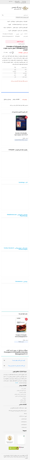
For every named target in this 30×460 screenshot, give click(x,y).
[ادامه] (17, 382)
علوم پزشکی (14, 30)
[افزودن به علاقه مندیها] (12, 52)
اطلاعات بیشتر (16, 99)
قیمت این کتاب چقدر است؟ (18, 360)
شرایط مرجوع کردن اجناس (20, 396)
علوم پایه (25, 21)
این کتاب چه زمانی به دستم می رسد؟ (16, 366)
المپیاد (8, 21)
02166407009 (21, 416)
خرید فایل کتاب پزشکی (21, 390)
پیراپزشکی (13, 21)
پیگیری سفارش (17, 1)
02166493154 (24, 419)
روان (5, 27)
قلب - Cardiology (23, 182)
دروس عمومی (15, 27)
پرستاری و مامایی (19, 21)
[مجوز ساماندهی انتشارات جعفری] (9, 439)
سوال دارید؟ (24, 1)
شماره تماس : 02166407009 (20, 2)
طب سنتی (20, 30)
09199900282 (24, 427)
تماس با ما (24, 388)
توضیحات (24, 99)
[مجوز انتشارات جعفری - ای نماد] (21, 439)
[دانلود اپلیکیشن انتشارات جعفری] (14, 448)
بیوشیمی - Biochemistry (21, 281)
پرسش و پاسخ (7, 99)
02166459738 (24, 422)
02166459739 (24, 424)
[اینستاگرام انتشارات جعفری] (23, 448)
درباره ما (24, 398)
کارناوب (26, 458)
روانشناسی (25, 30)
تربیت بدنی (25, 24)
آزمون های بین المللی (23, 27)
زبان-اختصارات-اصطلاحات (17, 24)
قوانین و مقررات (22, 392)
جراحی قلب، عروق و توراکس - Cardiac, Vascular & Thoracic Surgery (15, 248)
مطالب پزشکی (23, 400)
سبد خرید (10, 1)
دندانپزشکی (9, 27)
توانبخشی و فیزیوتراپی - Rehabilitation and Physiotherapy (17, 215)
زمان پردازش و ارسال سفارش (20, 394)
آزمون (10, 24)
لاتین (10, 30)
